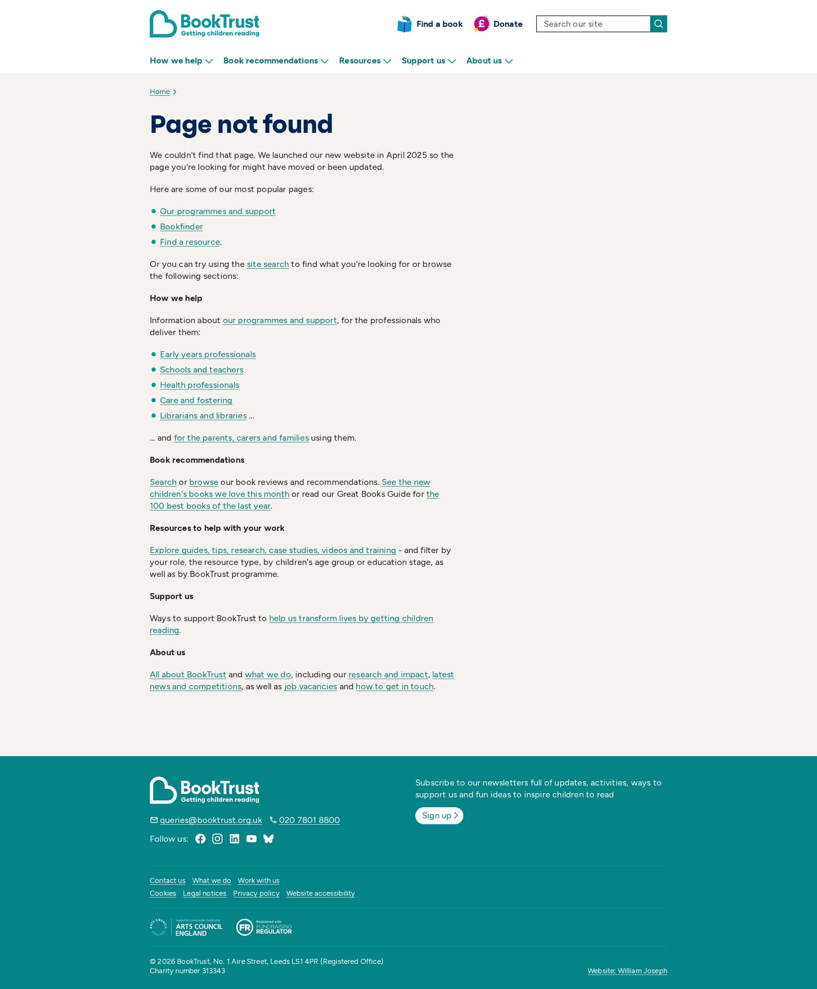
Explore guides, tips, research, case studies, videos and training (273, 550)
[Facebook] (200, 839)
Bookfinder (181, 226)
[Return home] (204, 23)
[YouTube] (251, 839)
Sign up (436, 815)
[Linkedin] (234, 839)
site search (268, 264)
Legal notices (204, 893)
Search (163, 482)
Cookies (163, 893)
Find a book (440, 24)
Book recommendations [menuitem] (270, 60)
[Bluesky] (268, 839)
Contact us (168, 880)
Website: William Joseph (627, 970)
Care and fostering (196, 400)
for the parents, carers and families (241, 438)
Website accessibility (320, 893)
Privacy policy (256, 893)
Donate (508, 24)
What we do (211, 880)
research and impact (388, 674)
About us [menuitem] (484, 60)
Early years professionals (208, 354)
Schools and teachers (201, 369)
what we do (268, 674)
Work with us (259, 880)
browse (203, 482)
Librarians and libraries (203, 415)
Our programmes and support (218, 211)
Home (160, 91)
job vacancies (310, 686)
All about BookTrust (188, 674)
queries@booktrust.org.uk (211, 820)
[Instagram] (217, 839)
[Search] (658, 23)
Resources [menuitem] (359, 60)
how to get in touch (395, 686)
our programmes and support (280, 320)
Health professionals (199, 385)
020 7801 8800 (309, 820)
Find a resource (190, 242)
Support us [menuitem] (423, 60)
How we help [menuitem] (176, 60)
